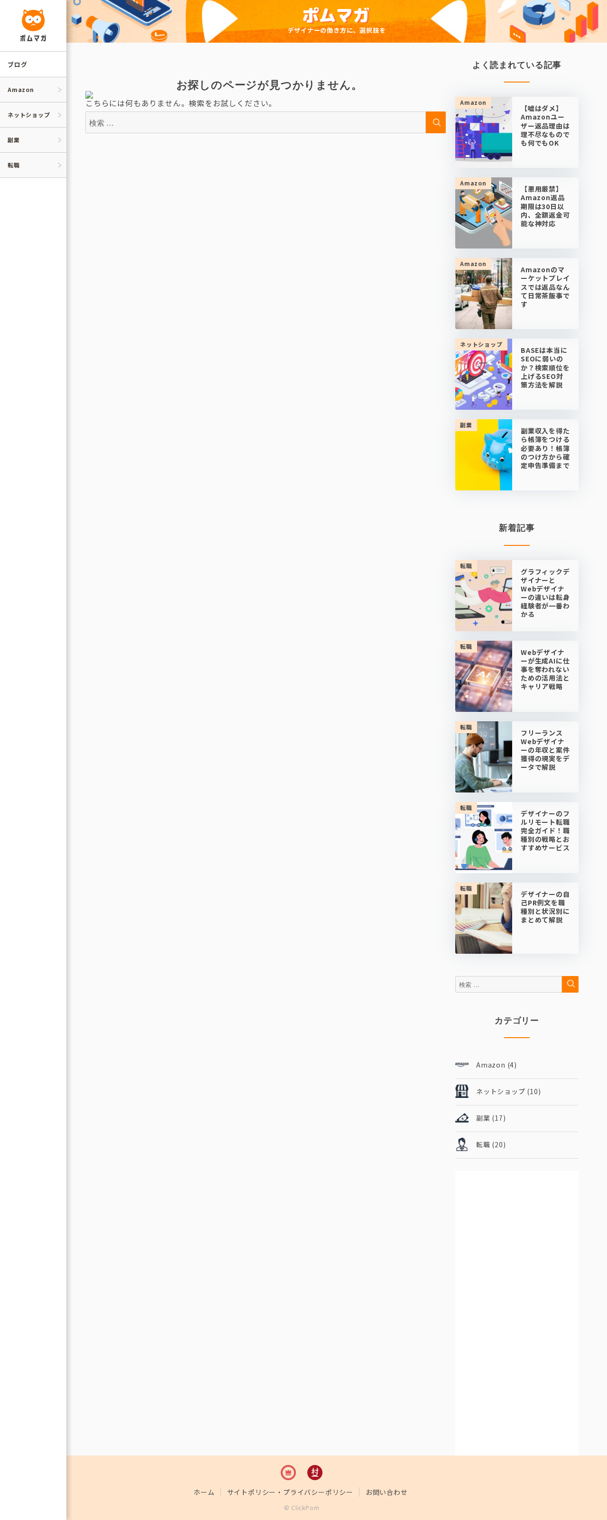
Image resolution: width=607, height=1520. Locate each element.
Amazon (21, 89)
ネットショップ (29, 115)
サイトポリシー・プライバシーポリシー (290, 1492)
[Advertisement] (517, 1313)
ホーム (203, 1492)
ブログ (17, 64)
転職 (14, 165)
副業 (14, 140)
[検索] (570, 984)
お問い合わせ (387, 1492)
